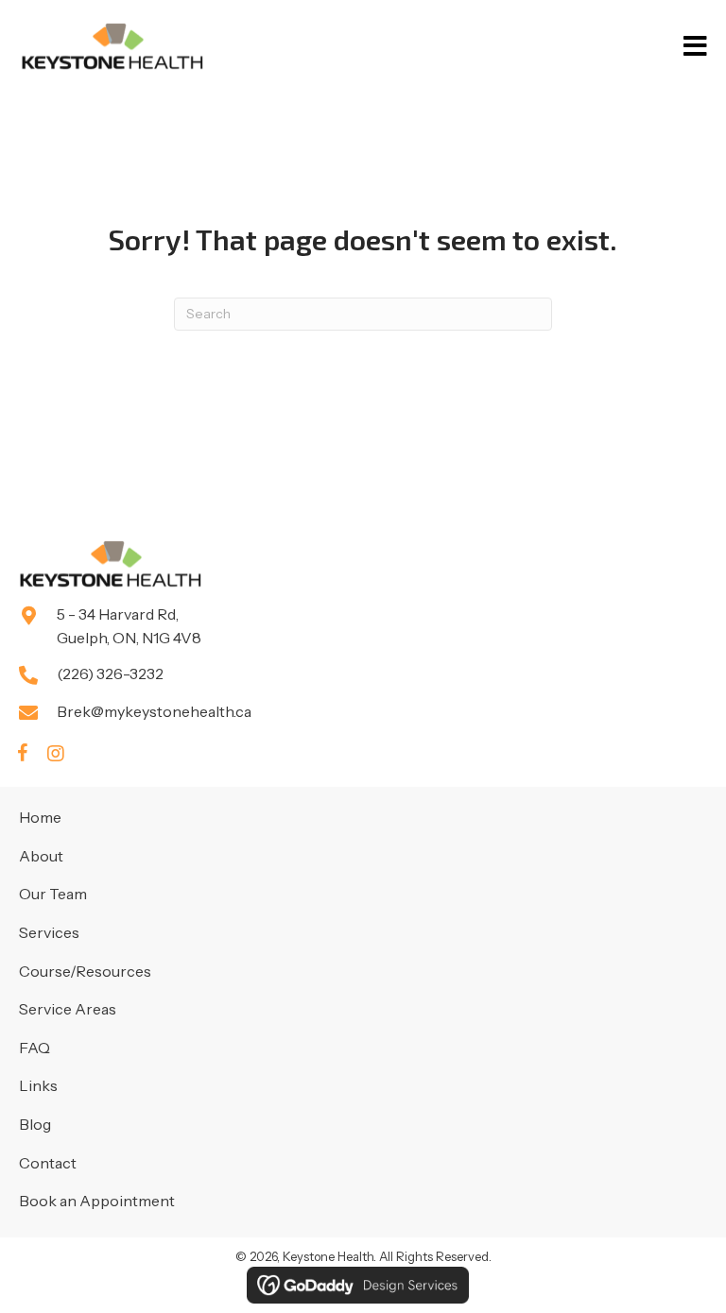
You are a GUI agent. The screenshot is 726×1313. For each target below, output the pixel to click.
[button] (22, 753)
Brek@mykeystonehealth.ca (154, 711)
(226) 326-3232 (110, 673)
